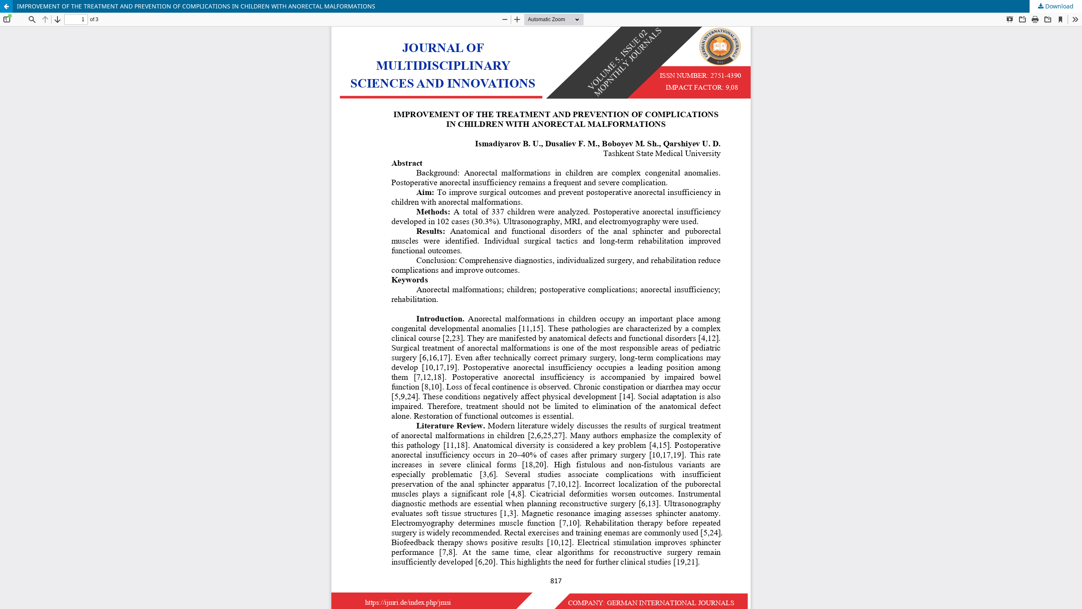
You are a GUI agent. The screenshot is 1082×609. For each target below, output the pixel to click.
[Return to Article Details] (6, 6)
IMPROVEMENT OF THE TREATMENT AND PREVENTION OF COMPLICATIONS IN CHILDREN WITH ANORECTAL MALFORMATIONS (196, 6)
